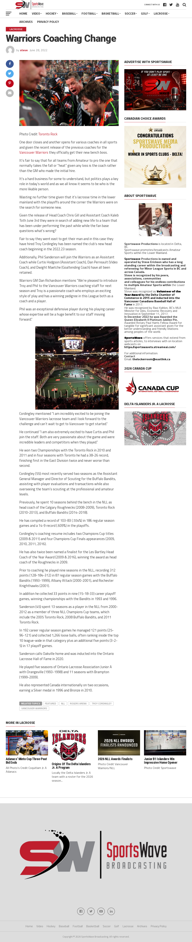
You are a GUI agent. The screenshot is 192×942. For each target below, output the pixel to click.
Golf (144, 13)
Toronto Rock (47, 134)
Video (36, 13)
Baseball (69, 13)
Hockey (51, 13)
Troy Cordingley (102, 703)
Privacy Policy (48, 21)
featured (50, 703)
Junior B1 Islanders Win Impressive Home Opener (160, 760)
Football (89, 13)
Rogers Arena (78, 703)
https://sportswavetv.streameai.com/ (150, 347)
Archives (26, 21)
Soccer (130, 13)
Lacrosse (161, 13)
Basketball (110, 13)
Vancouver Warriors (33, 152)
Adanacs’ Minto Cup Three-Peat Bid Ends (26, 760)
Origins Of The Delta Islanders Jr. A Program (71, 765)
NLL (63, 703)
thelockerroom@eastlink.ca (151, 359)
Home (23, 13)
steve (24, 50)
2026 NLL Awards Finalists (115, 759)
